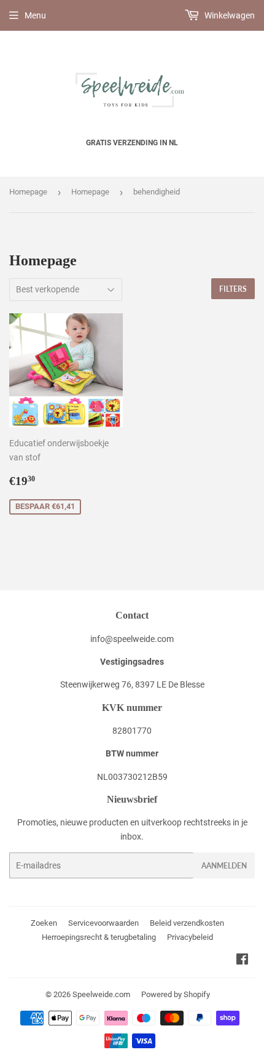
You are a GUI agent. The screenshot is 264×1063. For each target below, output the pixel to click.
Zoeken (44, 923)
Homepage (28, 191)
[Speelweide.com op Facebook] (242, 961)
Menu (35, 15)
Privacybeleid (190, 937)
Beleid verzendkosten (187, 923)
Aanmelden (224, 865)
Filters (233, 289)
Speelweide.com (101, 994)
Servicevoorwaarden (103, 923)
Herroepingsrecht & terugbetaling (99, 937)
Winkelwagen (229, 15)
